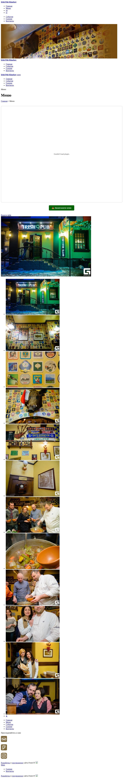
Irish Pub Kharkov (8, 2)
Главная (9, 6)
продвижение (17, 763)
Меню (8, 8)
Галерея (9, 19)
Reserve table (6, 215)
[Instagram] (4, 758)
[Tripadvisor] (4, 741)
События (9, 17)
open (19, 75)
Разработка (5, 763)
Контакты (10, 21)
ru (6, 13)
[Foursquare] (4, 750)
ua (7, 10)
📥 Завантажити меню (61, 208)
